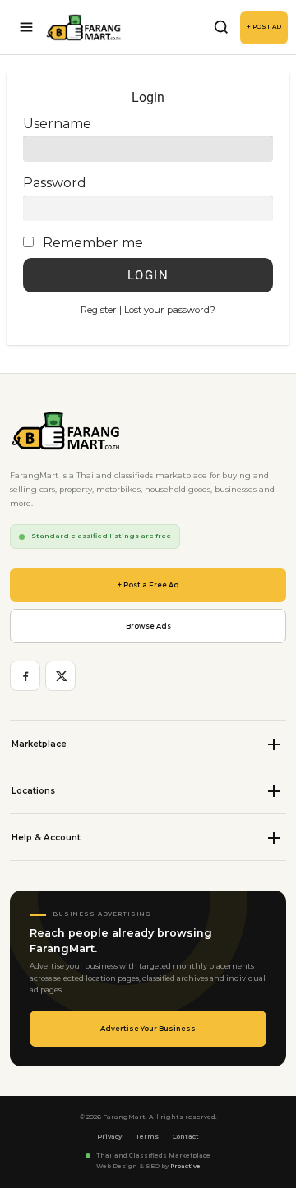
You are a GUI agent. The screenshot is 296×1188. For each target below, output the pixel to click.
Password (54, 183)
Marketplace (39, 744)
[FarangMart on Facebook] (25, 676)
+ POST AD (264, 26)
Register (99, 309)
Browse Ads (148, 626)
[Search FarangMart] (221, 27)
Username (57, 123)
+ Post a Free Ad (148, 585)
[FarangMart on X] (60, 676)
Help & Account (46, 837)
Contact (186, 1136)
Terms (147, 1136)
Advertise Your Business (148, 1029)
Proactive (185, 1166)
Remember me (93, 243)
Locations (33, 790)
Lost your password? (169, 309)
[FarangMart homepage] (84, 27)
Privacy (109, 1136)
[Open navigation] (26, 27)
